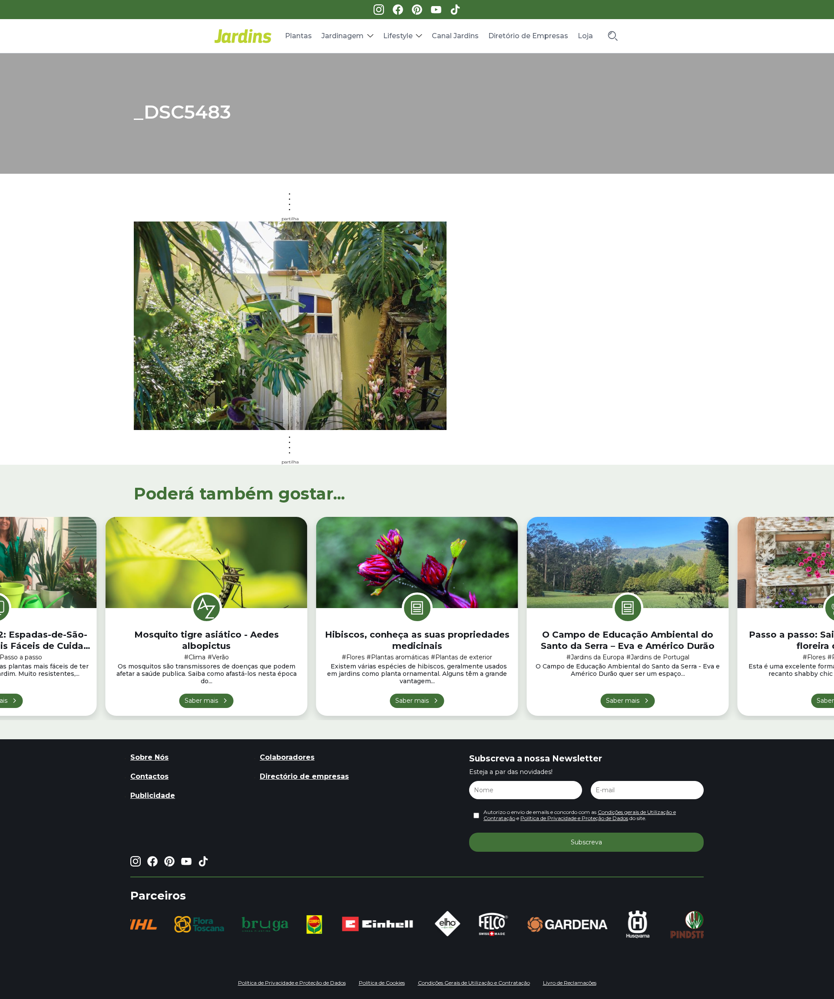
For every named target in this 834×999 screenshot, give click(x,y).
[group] (182, 924)
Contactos (149, 776)
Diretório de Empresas (528, 36)
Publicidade (152, 795)
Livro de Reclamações (569, 982)
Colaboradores (287, 757)
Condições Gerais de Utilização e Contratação (474, 982)
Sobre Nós (149, 757)
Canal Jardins (455, 36)
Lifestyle (398, 36)
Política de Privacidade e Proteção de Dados (574, 818)
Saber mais (201, 701)
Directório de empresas (304, 776)
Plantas (298, 36)
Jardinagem (342, 36)
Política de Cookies (382, 982)
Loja (585, 36)
